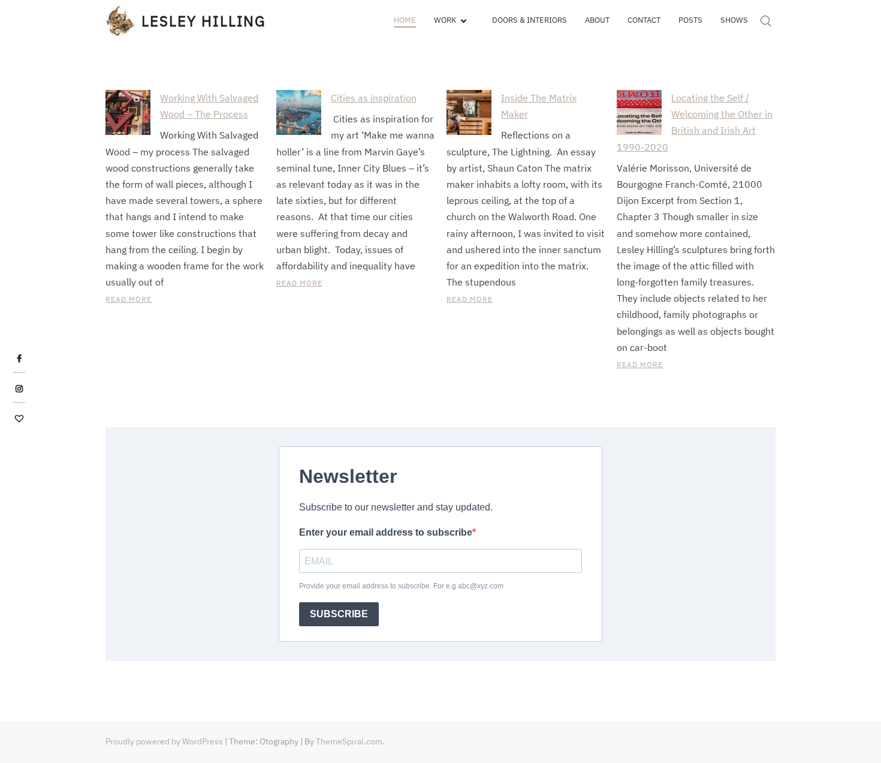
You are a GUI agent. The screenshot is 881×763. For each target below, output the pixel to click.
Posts (690, 20)
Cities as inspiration (374, 98)
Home (405, 20)
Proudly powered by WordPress (164, 741)
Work (445, 20)
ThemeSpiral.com (349, 741)
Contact (643, 20)
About (597, 20)
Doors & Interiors (529, 20)
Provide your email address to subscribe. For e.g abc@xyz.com (401, 586)
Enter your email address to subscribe (385, 532)
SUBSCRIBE (339, 614)
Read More (128, 299)
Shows (734, 20)
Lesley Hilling (203, 21)
